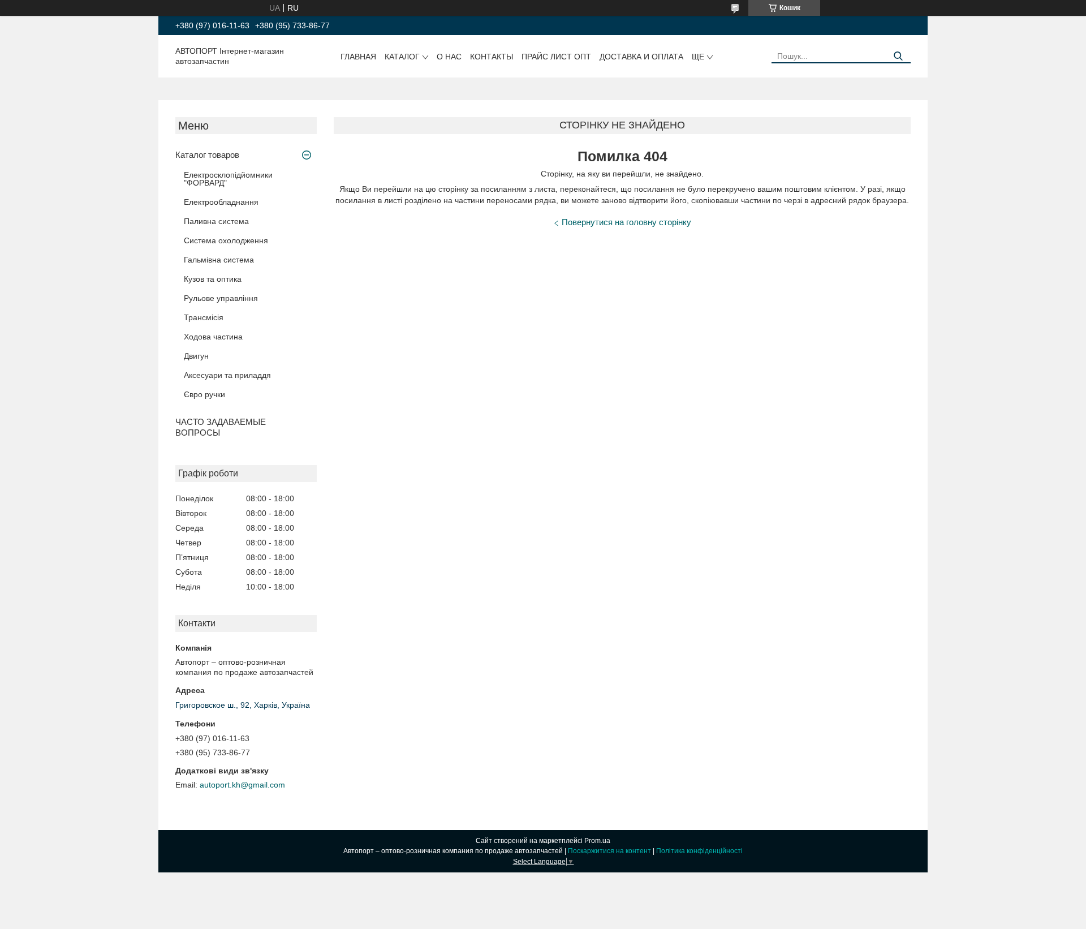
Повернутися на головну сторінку (626, 222)
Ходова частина (213, 336)
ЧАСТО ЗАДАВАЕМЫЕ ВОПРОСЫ (220, 427)
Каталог (402, 56)
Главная (358, 56)
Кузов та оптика (213, 278)
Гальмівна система (219, 259)
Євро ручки (204, 394)
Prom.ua (597, 841)
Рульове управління (221, 298)
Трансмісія (203, 317)
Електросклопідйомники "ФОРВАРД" (228, 178)
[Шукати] (898, 56)
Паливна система (216, 221)
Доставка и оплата (641, 56)
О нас (449, 56)
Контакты (491, 56)
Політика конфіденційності (699, 851)
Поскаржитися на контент (609, 851)
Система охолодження (226, 240)
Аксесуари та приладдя (227, 375)
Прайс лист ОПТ (556, 56)
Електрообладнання (221, 202)
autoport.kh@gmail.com (242, 784)
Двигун (196, 355)
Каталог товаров (207, 155)
